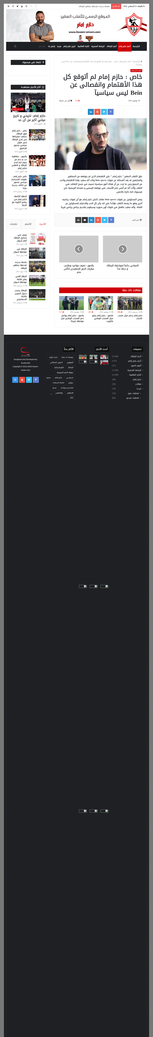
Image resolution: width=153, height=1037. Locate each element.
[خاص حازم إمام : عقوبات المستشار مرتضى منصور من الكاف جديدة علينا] (37, 180)
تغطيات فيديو (132, 397)
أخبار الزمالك (112, 46)
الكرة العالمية (83, 46)
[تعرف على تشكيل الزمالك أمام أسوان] (37, 239)
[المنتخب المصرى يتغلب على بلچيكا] (104, 357)
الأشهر (28, 224)
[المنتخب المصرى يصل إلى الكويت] (83, 587)
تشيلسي (69, 377)
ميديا (59, 46)
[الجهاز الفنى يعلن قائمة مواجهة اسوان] (37, 280)
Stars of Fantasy (67, 357)
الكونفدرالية (59, 367)
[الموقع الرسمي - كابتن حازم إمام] (76, 25)
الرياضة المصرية (98, 46)
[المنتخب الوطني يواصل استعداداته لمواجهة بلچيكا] (104, 696)
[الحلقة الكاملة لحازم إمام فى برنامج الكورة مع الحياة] (37, 200)
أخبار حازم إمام (125, 46)
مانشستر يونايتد (67, 387)
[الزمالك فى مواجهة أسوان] (37, 253)
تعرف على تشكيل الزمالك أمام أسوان (20, 238)
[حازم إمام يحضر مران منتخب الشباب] (130, 303)
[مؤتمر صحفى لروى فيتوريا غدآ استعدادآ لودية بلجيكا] (93, 357)
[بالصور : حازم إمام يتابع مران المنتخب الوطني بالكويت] (100, 303)
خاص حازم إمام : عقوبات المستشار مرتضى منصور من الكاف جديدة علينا (19, 182)
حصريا (48, 377)
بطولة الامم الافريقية (65, 372)
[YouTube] (22, 6)
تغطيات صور (133, 393)
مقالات (138, 384)
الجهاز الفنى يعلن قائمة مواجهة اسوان (20, 279)
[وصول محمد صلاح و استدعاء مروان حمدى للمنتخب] (93, 472)
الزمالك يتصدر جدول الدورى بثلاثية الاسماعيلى (21, 295)
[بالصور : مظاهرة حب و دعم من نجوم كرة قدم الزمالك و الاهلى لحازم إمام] (37, 160)
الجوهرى (70, 362)
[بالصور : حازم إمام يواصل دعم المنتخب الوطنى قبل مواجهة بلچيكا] (71, 303)
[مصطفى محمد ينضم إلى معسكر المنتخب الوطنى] (83, 362)
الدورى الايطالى (56, 362)
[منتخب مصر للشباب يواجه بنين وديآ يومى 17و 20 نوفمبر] (104, 921)
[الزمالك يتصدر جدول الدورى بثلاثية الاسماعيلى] (37, 294)
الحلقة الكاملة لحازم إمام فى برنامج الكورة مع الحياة (19, 200)
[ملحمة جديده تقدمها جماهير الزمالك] (37, 266)
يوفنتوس (59, 392)
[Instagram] (26, 6)
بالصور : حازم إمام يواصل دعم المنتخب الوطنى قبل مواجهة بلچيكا (72, 318)
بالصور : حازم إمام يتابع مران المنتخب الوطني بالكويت (102, 318)
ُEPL (71, 397)
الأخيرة (42, 224)
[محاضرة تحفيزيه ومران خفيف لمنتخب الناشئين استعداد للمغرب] (93, 696)
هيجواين (70, 392)
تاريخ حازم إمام (69, 46)
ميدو (54, 387)
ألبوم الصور (136, 365)
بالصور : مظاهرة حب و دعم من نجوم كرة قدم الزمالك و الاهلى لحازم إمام (19, 162)
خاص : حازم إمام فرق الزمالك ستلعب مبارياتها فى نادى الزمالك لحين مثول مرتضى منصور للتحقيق (19, 139)
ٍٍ (51, 393)
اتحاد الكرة (53, 357)
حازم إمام (137, 379)
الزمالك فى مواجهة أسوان (20, 250)
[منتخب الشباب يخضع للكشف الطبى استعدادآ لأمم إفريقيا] (104, 362)
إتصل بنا (51, 46)
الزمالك (70, 367)
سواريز (70, 382)
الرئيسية (136, 46)
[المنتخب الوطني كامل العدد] (83, 357)
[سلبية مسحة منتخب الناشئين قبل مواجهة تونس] (83, 812)
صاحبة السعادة (58, 382)
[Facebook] (13, 6)
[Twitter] (17, 6)
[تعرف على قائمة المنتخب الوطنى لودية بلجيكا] (93, 921)
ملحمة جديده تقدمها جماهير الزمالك (20, 265)
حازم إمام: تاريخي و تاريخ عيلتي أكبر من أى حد (29, 118)
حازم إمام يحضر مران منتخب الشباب (130, 317)
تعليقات (13, 224)
